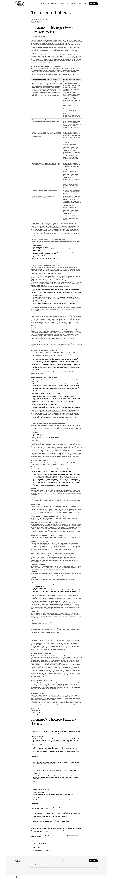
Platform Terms (35, 22)
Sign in (85, 3)
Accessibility (42, 871)
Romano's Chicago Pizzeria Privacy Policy (41, 18)
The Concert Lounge (52, 3)
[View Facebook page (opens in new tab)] (14, 877)
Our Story (42, 3)
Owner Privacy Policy (36, 21)
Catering (44, 864)
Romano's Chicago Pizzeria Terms (39, 19)
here (73, 338)
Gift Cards (73, 3)
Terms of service (34, 871)
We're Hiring (33, 864)
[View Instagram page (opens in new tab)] (16, 877)
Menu (67, 3)
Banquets (61, 3)
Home (31, 860)
